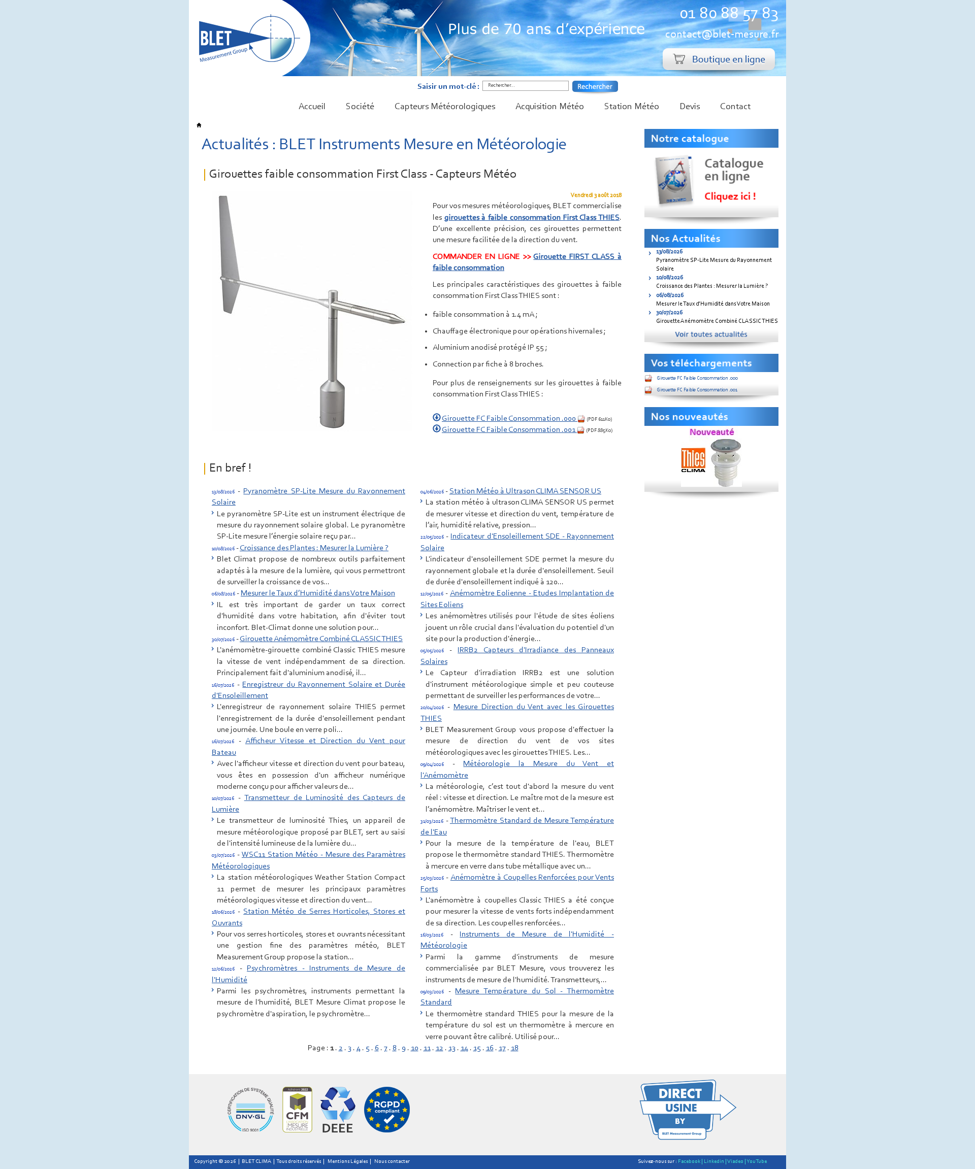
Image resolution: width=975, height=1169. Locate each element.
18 (514, 1048)
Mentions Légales (348, 1161)
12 (439, 1048)
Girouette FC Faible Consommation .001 (509, 430)
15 (477, 1048)
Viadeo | (736, 1161)
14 (464, 1048)
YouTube (756, 1161)
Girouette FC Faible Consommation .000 (509, 419)
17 (502, 1048)
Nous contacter (392, 1161)
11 (427, 1048)
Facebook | (690, 1161)
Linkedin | (715, 1161)
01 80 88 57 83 (728, 14)
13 (452, 1048)
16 (490, 1048)
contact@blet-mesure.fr (721, 35)
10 (414, 1048)
